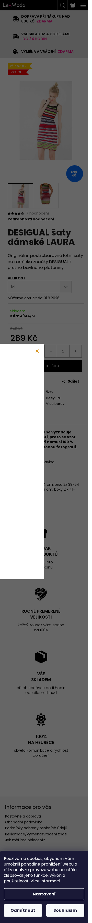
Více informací (45, 881)
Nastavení (44, 894)
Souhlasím (65, 910)
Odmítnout (22, 910)
